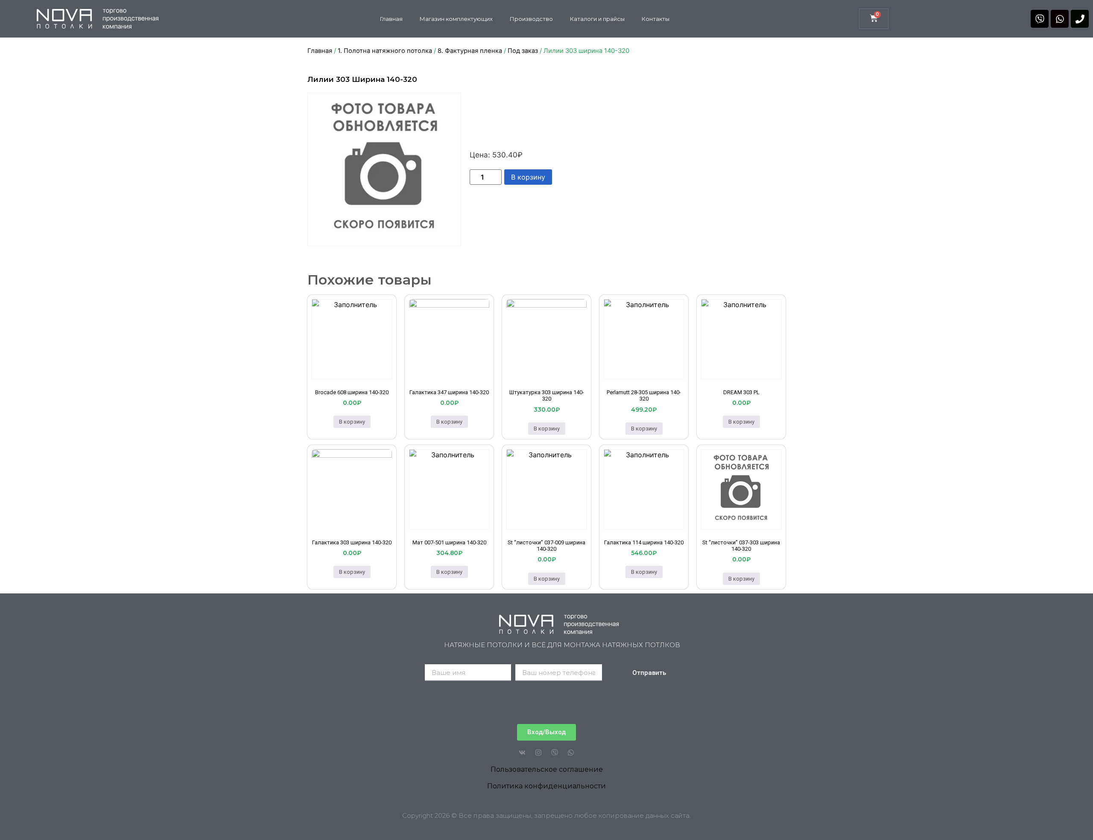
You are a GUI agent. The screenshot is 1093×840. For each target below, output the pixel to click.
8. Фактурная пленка (470, 51)
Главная (391, 18)
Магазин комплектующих (456, 18)
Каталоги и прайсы (597, 18)
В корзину (528, 177)
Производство (531, 18)
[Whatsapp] (1060, 19)
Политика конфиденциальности (546, 786)
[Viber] (1040, 19)
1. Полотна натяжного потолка (385, 51)
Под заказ (523, 51)
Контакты (655, 18)
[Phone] (1080, 19)
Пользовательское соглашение (547, 769)
